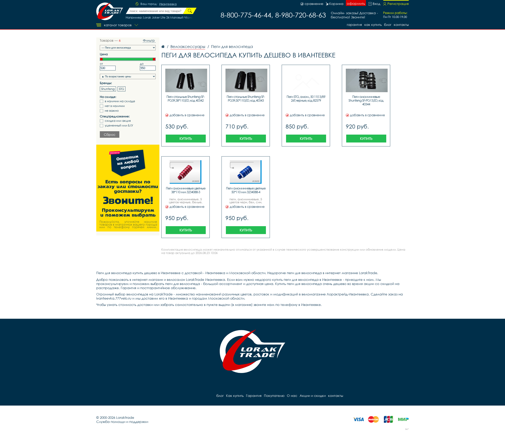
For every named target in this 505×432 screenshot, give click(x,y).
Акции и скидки (313, 396)
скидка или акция (118, 120)
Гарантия (354, 24)
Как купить (373, 24)
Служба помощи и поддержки (122, 422)
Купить (186, 138)
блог (387, 24)
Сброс (109, 134)
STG (121, 89)
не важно (112, 110)
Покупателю (274, 396)
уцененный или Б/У (119, 125)
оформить (356, 3)
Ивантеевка (168, 4)
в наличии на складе (120, 101)
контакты (401, 24)
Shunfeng (108, 89)
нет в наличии (115, 105)
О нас (292, 396)
